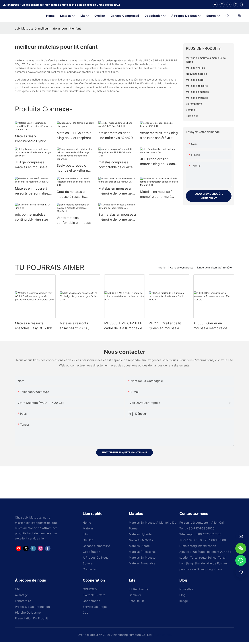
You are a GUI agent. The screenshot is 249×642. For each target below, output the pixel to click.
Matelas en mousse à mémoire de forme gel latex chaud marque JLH (117, 191)
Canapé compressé (181, 267)
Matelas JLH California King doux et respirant (74, 135)
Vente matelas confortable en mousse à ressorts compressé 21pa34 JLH (74, 220)
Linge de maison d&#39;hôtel (214, 267)
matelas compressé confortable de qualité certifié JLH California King (115, 165)
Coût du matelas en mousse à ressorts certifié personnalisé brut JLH (72, 194)
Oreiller (162, 267)
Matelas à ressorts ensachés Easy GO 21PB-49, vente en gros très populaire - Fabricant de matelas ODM (34, 326)
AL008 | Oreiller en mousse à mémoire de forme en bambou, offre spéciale (211, 326)
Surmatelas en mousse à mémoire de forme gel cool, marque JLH (117, 217)
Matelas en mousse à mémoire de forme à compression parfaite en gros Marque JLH (159, 194)
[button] (228, 15)
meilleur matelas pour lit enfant (59, 28)
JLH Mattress (24, 28)
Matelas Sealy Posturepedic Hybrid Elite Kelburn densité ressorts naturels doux (32, 139)
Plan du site (163, 635)
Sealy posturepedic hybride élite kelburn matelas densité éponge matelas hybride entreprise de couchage (75, 168)
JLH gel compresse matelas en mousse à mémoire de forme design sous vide (31, 165)
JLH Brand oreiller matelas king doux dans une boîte (158, 161)
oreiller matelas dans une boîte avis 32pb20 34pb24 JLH (115, 135)
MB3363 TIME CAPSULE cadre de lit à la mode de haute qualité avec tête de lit (124, 326)
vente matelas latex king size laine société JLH (159, 135)
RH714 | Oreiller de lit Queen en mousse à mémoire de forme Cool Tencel (167, 326)
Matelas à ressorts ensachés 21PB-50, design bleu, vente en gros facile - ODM (76, 326)
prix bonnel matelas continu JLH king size (31, 217)
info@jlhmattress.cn (202, 546)
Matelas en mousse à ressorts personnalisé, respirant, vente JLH (32, 191)
